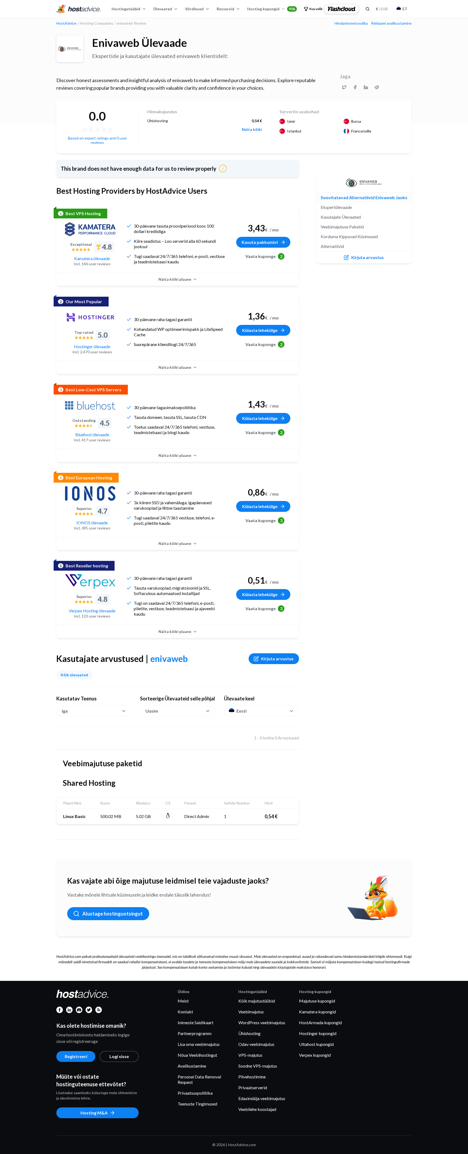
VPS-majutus (250, 1055)
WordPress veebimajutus (261, 1022)
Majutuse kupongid (317, 1000)
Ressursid (225, 9)
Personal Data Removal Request (199, 1079)
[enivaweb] (69, 48)
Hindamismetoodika (351, 23)
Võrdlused (194, 9)
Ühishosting (249, 1033)
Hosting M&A (94, 1112)
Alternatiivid (332, 246)
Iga (65, 710)
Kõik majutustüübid (256, 1000)
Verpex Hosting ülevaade (92, 610)
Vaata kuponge (263, 256)
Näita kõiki (252, 129)
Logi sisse (119, 1056)
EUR (382, 9)
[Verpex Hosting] (90, 581)
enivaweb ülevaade (139, 42)
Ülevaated (162, 9)
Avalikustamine (192, 1065)
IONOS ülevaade (92, 522)
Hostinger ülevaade (92, 346)
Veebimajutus (251, 1011)
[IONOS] (90, 493)
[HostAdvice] (78, 9)
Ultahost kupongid (316, 1044)
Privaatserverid (252, 1087)
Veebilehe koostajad (257, 1109)
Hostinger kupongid (317, 1033)
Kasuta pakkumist (260, 242)
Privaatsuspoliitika (195, 1092)
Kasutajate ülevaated (341, 216)
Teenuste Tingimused (197, 1103)
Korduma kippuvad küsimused (349, 236)
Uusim (151, 710)
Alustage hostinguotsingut (112, 914)
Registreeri (76, 1056)
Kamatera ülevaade (92, 258)
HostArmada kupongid (320, 1022)
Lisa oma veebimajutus (199, 1044)
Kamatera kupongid (317, 1011)
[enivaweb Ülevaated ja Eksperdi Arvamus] (344, 87)
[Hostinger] (90, 317)
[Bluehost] (90, 405)
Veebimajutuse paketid (342, 226)
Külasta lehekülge (260, 330)
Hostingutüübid (126, 9)
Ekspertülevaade (336, 207)
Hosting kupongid (271, 9)
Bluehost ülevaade (92, 434)
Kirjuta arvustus (277, 658)
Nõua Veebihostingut (197, 1055)
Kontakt (185, 1011)
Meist (183, 1000)
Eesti (241, 710)
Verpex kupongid (315, 1055)
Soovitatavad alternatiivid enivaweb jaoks (364, 197)
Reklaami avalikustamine (391, 23)
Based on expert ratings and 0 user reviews (97, 140)
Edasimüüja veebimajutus (261, 1098)
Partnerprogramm (195, 1033)
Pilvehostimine (252, 1076)
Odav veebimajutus (256, 1044)
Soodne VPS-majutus (257, 1065)
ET (404, 9)
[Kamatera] (90, 229)
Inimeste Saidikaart (195, 1022)
